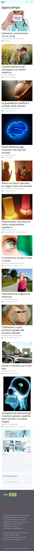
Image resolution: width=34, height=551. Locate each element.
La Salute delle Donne (10, 111)
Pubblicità (6, 510)
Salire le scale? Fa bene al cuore (12, 470)
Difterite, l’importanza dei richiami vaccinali (15, 459)
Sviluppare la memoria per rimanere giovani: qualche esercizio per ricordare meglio (16, 417)
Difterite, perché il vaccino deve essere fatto (15, 465)
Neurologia (7, 41)
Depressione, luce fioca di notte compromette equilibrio (16, 224)
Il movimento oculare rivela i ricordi (17, 259)
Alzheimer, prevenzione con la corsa (15, 35)
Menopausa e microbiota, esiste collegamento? (16, 467)
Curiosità (6, 373)
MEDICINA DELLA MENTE (17, 426)
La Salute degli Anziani (10, 301)
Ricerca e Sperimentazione (18, 232)
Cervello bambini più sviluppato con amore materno (14, 69)
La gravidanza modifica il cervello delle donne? (15, 104)
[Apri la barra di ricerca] (27, 2)
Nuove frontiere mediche (11, 265)
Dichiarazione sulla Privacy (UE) (12, 507)
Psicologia (6, 232)
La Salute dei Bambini (10, 77)
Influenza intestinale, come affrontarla (14, 462)
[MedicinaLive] (4, 2)
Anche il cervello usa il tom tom (17, 367)
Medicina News (8, 157)
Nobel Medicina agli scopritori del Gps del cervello (14, 149)
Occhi (20, 265)
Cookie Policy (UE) (8, 504)
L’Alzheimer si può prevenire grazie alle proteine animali (13, 330)
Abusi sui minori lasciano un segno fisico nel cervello (17, 184)
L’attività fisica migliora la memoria (16, 295)
